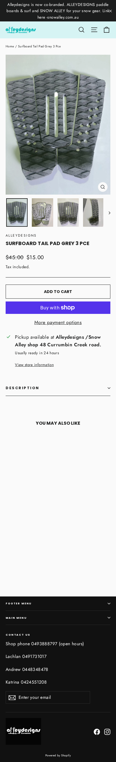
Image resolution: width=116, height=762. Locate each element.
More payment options (58, 322)
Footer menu (19, 603)
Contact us (18, 634)
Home (10, 46)
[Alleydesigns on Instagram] (107, 731)
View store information (34, 364)
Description (22, 388)
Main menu (16, 618)
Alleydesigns (21, 235)
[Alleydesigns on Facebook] (97, 731)
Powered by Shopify (58, 755)
